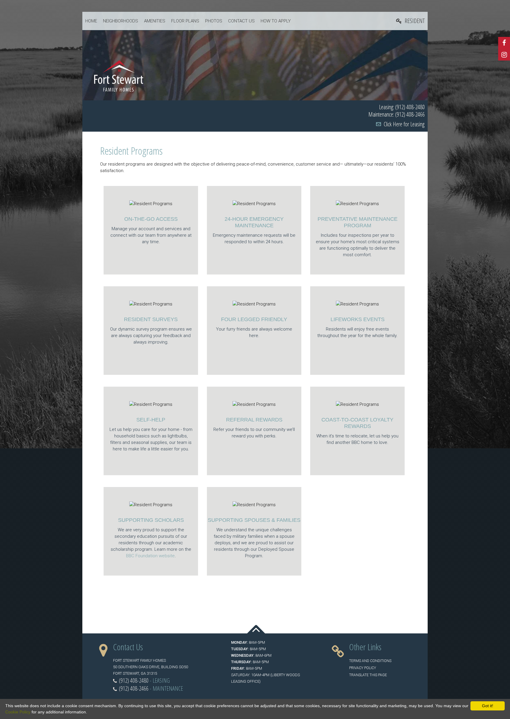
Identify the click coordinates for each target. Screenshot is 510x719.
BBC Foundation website (150, 555)
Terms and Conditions (370, 661)
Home (91, 21)
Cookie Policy (17, 712)
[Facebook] (504, 42)
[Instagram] (504, 54)
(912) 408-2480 (133, 680)
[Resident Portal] (410, 21)
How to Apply (276, 21)
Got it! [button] (487, 705)
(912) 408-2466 (133, 688)
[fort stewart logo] (118, 75)
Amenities (154, 21)
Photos (213, 21)
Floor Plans (185, 21)
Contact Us (241, 21)
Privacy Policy (362, 668)
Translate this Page (368, 675)
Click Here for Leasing (404, 124)
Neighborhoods (120, 21)
